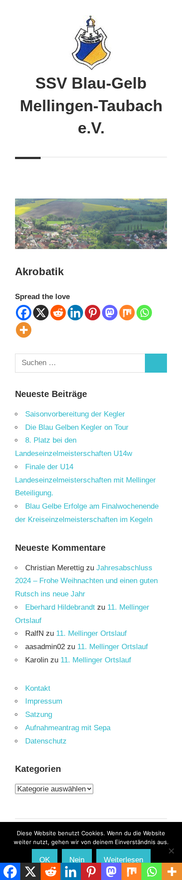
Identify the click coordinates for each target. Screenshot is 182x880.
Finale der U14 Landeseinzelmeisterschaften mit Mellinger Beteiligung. (85, 480)
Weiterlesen (123, 860)
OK (44, 860)
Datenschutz (46, 741)
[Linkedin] (75, 312)
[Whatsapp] (144, 312)
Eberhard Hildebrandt (60, 607)
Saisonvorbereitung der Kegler (75, 414)
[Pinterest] (92, 312)
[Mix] (127, 312)
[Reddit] (58, 312)
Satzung (38, 714)
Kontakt (37, 688)
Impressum (43, 701)
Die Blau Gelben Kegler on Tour (77, 427)
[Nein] (171, 850)
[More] (23, 330)
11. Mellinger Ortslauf (91, 633)
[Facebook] (23, 312)
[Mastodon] (110, 312)
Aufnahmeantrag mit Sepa (67, 728)
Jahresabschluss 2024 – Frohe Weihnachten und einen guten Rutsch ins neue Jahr (86, 581)
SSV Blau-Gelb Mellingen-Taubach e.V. (91, 105)
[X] (41, 312)
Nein (76, 860)
